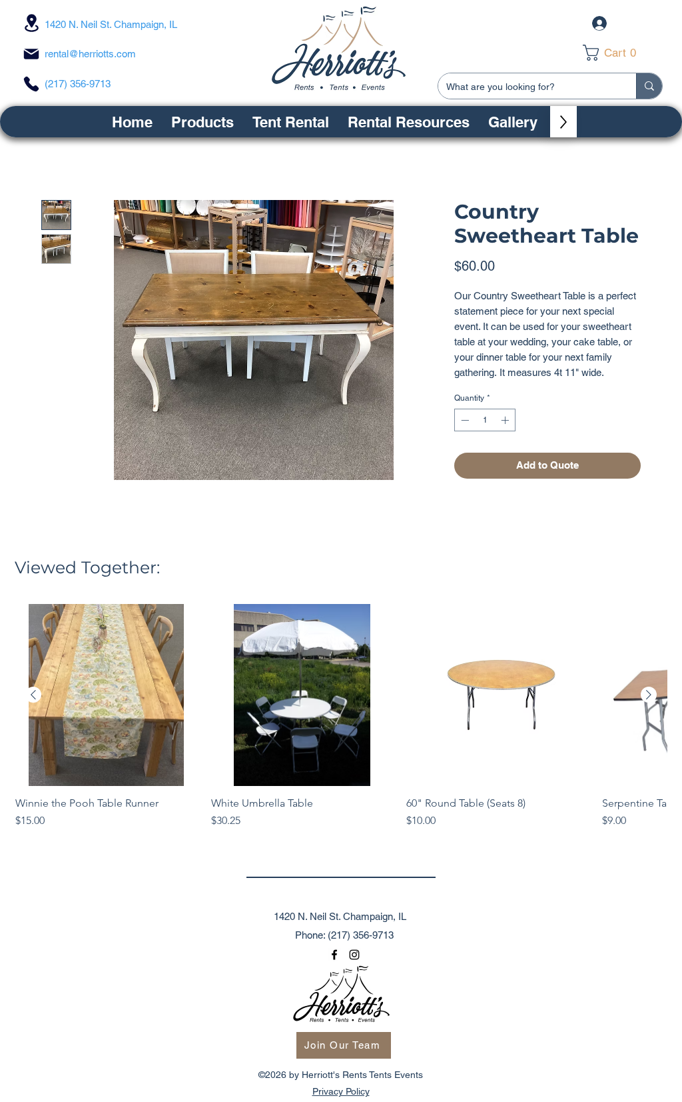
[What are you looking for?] (649, 86)
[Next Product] (649, 695)
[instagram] (354, 954)
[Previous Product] (33, 695)
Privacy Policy (341, 1091)
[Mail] (31, 54)
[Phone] (31, 84)
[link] (619, 53)
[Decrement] (463, 420)
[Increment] (506, 420)
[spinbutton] (485, 420)
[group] (341, 723)
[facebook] (334, 954)
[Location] (31, 23)
